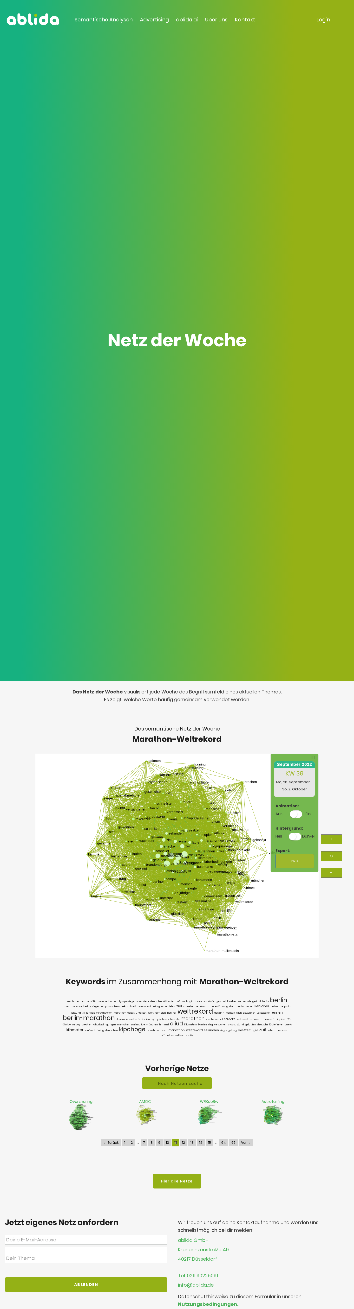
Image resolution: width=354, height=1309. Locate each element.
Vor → (246, 1142)
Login (323, 19)
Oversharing (81, 1101)
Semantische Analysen (104, 19)
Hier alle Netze (177, 1181)
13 (192, 1142)
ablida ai (187, 19)
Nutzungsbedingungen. (208, 1304)
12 (183, 1142)
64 (223, 1142)
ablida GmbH (193, 1240)
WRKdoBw (209, 1101)
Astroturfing (273, 1101)
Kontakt (245, 19)
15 (209, 1142)
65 (233, 1142)
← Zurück (111, 1142)
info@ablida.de (196, 1285)
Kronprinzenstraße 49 (203, 1249)
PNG (294, 861)
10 (167, 1142)
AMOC (145, 1101)
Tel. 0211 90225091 (198, 1275)
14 (201, 1142)
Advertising (154, 19)
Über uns (216, 19)
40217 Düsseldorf (197, 1259)
